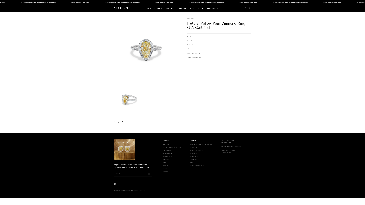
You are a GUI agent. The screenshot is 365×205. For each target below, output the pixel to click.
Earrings (165, 168)
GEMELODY (190, 19)
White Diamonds (167, 156)
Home (191, 162)
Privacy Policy (193, 159)
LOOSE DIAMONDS (212, 8)
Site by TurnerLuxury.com (138, 190)
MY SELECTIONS (181, 8)
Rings (164, 162)
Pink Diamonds (167, 150)
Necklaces (165, 165)
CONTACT (200, 8)
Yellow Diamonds (167, 153)
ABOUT (192, 8)
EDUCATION (169, 8)
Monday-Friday (225, 146)
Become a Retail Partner (196, 150)
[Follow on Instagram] (115, 184)
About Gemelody (194, 156)
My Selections (193, 147)
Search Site (166, 144)
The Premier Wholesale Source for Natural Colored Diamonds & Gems (29, 2)
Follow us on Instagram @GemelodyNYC (201, 144)
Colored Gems (167, 159)
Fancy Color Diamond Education (172, 147)
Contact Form (194, 153)
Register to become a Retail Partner (71, 2)
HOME (149, 8)
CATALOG (157, 8)
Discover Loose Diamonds (197, 165)
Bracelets (165, 171)
